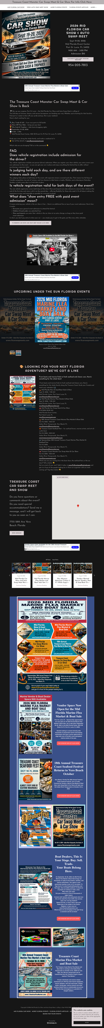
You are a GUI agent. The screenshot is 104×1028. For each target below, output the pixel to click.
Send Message (16, 533)
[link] (21, 575)
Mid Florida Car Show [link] (16, 7)
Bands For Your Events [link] (52, 1014)
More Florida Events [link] (59, 7)
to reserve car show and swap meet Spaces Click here (30, 223)
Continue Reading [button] (21, 585)
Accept (87, 1022)
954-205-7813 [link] (78, 65)
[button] (93, 7)
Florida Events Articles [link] (79, 7)
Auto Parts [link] (55, 559)
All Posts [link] (48, 559)
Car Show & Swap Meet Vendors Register (78, 59)
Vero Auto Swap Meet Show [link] (37, 7)
